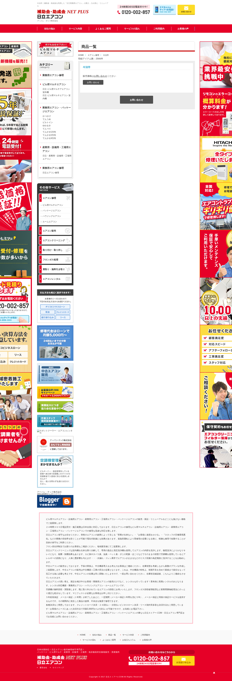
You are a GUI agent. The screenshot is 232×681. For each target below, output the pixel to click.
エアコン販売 (49, 230)
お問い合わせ (100, 76)
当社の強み (49, 28)
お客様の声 (183, 28)
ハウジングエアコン (52, 216)
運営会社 (43, 668)
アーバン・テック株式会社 (49, 492)
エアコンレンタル (51, 279)
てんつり (47, 129)
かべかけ (47, 116)
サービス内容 (75, 28)
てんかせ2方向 (49, 135)
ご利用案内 (158, 28)
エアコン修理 (49, 198)
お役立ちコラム (129, 640)
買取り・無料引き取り (54, 269)
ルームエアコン (50, 221)
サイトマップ (58, 668)
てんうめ (47, 119)
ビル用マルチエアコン (53, 205)
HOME (83, 635)
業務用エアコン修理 (53, 75)
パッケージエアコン (52, 210)
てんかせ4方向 (49, 138)
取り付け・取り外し (53, 250)
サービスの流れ (132, 28)
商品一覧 (112, 635)
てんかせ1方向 (49, 132)
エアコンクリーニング (54, 240)
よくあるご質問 (103, 28)
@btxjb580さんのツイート (49, 494)
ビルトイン (48, 122)
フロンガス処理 (50, 259)
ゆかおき (47, 125)
